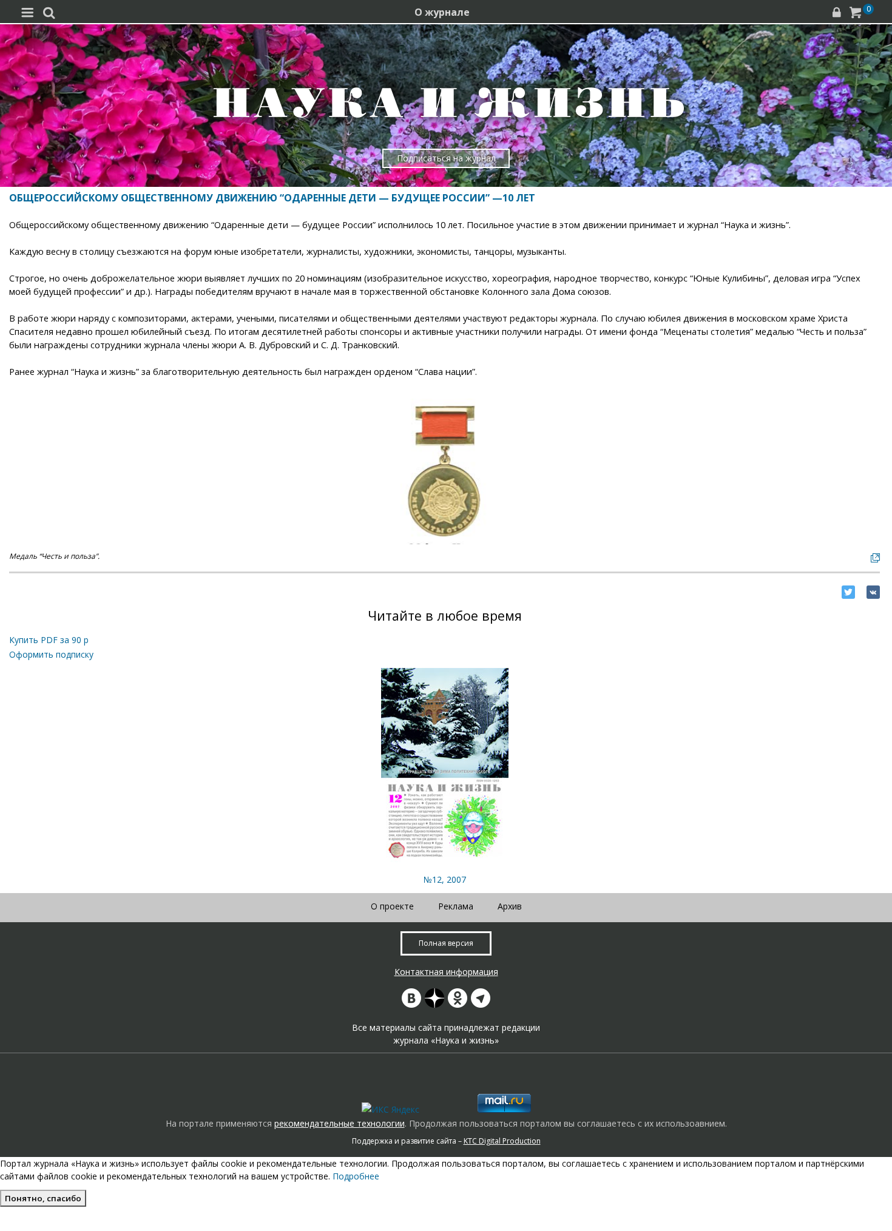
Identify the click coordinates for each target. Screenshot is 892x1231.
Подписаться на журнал (446, 158)
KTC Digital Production (502, 1141)
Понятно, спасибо (43, 1198)
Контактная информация (446, 971)
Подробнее (356, 1176)
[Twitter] (848, 592)
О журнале (442, 12)
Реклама (455, 906)
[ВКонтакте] (873, 592)
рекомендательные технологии (339, 1123)
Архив (510, 906)
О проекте (392, 906)
